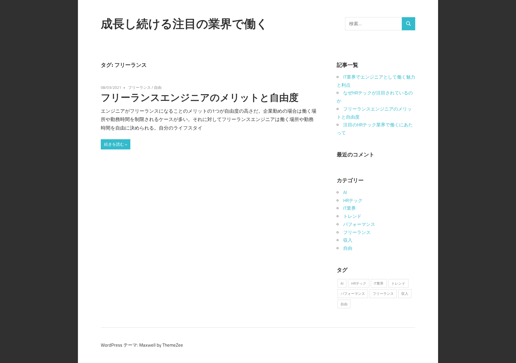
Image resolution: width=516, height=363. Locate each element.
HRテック (353, 200)
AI (345, 192)
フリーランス (139, 87)
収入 (347, 240)
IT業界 (349, 208)
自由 (158, 87)
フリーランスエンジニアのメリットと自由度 (200, 97)
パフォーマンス (359, 224)
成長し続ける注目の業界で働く (184, 23)
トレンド (352, 216)
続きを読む (114, 144)
